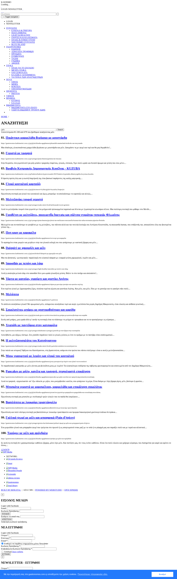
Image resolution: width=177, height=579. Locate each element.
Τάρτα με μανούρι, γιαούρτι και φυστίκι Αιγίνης (37, 278)
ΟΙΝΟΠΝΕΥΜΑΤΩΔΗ (21, 89)
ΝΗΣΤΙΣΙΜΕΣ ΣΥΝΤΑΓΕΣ (23, 42)
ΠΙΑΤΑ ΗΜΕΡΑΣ (18, 33)
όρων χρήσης (17, 552)
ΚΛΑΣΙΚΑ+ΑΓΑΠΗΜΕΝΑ (23, 75)
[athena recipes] (13, 478)
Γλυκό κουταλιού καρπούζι (23, 184)
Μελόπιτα (12, 294)
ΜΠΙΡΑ (14, 84)
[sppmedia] (6, 452)
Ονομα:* (4, 535)
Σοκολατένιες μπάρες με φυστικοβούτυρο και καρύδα (40, 309)
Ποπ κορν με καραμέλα (21, 232)
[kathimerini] (11, 468)
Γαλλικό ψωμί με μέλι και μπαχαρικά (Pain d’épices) (40, 417)
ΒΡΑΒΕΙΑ (10, 98)
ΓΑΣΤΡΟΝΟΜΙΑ (13, 47)
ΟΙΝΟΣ (14, 82)
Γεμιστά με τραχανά (19, 153)
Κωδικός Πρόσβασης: (10, 511)
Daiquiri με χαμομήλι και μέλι (25, 248)
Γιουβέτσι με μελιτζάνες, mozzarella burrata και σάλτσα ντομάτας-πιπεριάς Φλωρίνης (63, 214)
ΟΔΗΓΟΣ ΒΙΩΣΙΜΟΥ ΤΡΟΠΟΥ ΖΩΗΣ (28, 110)
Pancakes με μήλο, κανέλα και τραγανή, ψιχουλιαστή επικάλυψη (48, 371)
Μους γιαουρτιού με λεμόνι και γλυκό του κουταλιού (40, 356)
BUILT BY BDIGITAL (11, 490)
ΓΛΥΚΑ (9, 65)
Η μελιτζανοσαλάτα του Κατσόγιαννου (31, 340)
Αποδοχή (13, 552)
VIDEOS (10, 96)
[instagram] (2, 11)
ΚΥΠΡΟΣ (15, 100)
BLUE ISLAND (18, 44)
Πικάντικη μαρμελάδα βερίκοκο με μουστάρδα (36, 137)
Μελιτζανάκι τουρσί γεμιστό (24, 199)
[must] (9, 463)
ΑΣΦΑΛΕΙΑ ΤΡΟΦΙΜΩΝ (22, 51)
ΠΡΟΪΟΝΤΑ (11, 91)
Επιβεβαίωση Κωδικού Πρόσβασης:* (16, 549)
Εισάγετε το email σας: (10, 516)
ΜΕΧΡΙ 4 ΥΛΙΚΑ (18, 70)
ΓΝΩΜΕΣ (15, 61)
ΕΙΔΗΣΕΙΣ (15, 49)
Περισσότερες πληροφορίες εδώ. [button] (93, 574)
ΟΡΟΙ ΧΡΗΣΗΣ (71, 490)
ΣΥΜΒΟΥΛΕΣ (17, 56)
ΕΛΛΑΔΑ (15, 103)
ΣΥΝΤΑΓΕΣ (11, 28)
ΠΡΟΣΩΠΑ (16, 54)
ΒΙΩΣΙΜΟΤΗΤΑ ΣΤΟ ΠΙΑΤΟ (24, 107)
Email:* (4, 541)
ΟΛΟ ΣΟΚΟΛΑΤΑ (19, 72)
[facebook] (1, 11)
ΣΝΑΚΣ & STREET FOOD (23, 40)
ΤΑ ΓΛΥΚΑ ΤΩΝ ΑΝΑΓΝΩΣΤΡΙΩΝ (27, 77)
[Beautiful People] (14, 470)
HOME (4, 117)
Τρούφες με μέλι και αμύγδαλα (27, 433)
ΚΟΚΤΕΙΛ (16, 86)
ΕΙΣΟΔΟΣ (6, 514)
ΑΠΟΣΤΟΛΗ (6, 519)
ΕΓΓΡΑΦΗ (6, 554)
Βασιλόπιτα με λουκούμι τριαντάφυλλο (31, 402)
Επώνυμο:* (5, 538)
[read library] (12, 485)
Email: (3, 508)
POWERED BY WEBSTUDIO (48, 490)
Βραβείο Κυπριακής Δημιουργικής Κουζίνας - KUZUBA (43, 168)
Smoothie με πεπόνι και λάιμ (24, 263)
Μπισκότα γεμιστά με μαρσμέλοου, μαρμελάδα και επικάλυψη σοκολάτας (54, 386)
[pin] (3, 11)
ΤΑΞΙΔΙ (14, 58)
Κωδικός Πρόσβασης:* (10, 546)
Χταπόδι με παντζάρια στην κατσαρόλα (31, 325)
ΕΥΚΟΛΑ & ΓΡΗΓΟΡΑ (21, 30)
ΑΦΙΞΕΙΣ (15, 63)
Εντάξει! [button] (162, 574)
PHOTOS (15, 93)
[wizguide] (11, 474)
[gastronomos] (12, 482)
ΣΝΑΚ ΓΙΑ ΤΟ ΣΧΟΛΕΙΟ (22, 68)
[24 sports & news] (14, 459)
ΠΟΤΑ (9, 79)
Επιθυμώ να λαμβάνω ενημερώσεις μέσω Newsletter (26, 544)
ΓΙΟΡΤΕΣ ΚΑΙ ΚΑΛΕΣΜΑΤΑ (24, 37)
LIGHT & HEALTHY (20, 35)
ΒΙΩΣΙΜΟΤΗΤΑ (13, 105)
